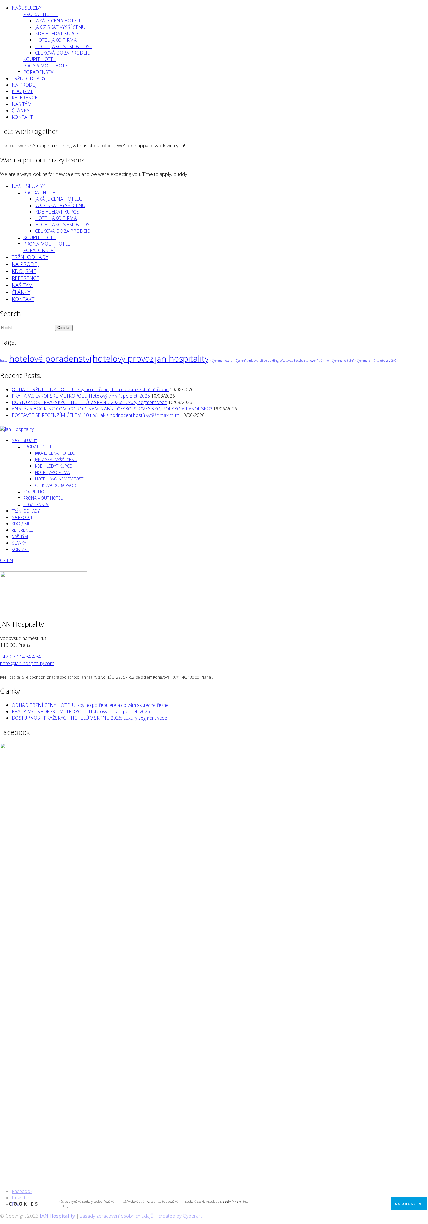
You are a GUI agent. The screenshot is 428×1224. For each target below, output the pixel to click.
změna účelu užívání (384, 361)
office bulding (269, 361)
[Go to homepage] (17, 429)
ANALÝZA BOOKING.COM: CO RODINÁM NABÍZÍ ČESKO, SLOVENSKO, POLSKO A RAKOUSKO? (112, 408)
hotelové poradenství (50, 358)
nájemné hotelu (221, 361)
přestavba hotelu (291, 361)
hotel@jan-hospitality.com (27, 663)
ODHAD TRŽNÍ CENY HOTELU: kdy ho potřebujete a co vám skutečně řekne (90, 389)
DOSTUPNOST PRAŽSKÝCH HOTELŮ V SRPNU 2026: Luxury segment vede (89, 402)
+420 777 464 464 (20, 656)
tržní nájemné (357, 361)
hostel (4, 361)
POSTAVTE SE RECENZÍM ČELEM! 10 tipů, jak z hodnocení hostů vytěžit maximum (96, 415)
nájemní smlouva (246, 361)
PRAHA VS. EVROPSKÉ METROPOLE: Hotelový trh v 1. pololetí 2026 (81, 396)
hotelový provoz (123, 358)
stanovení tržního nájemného (325, 361)
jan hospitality (181, 358)
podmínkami (232, 1201)
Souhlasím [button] (408, 1204)
